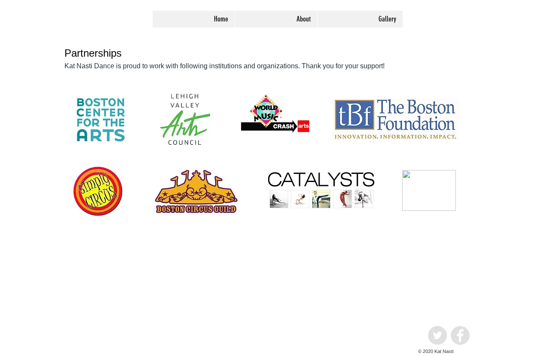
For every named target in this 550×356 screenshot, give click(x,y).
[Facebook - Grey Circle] (460, 335)
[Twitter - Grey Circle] (437, 335)
